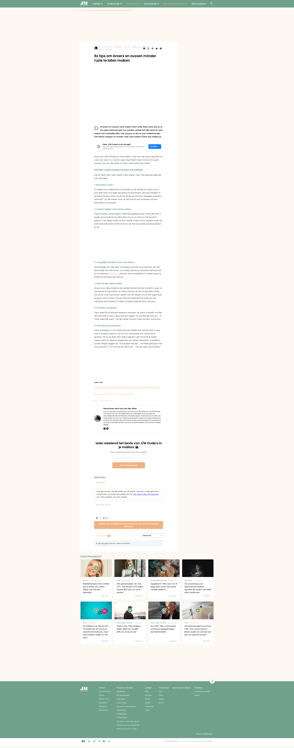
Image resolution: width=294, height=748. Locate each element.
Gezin (161, 695)
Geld (160, 691)
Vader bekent (121, 699)
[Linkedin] (107, 428)
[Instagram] (104, 428)
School (161, 703)
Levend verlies (122, 703)
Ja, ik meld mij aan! (129, 465)
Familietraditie (121, 714)
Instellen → (154, 146)
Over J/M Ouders (105, 691)
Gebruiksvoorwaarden (202, 691)
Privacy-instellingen (204, 734)
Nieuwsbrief (103, 703)
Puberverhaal (121, 710)
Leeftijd (96, 3)
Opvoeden (131, 3)
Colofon (101, 695)
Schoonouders (122, 718)
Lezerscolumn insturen (181, 688)
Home (81, 10)
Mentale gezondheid (174, 3)
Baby (147, 691)
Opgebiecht (121, 691)
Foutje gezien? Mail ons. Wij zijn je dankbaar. (114, 394)
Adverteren (103, 706)
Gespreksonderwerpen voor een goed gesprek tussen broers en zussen (127, 387)
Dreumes (148, 695)
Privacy (197, 695)
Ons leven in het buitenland (126, 706)
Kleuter (147, 703)
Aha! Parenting (106, 401)
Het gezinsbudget (123, 695)
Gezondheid (150, 3)
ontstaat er (114, 273)
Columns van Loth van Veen (127, 729)
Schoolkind (149, 706)
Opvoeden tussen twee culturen (128, 721)
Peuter (147, 699)
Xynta (210, 741)
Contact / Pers (104, 699)
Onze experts (199, 3)
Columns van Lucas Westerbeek (128, 725)
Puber (147, 710)
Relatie (161, 699)
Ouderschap (113, 3)
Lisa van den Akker (105, 47)
